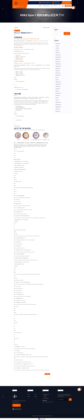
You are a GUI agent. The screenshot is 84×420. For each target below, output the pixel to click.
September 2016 (58, 106)
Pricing (28, 396)
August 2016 (58, 109)
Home (35, 12)
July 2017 (57, 97)
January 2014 (58, 111)
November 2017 (58, 93)
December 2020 (58, 82)
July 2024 (57, 46)
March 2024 (58, 52)
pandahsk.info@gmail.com (46, 2)
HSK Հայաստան (46, 5)
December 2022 (58, 64)
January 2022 (58, 73)
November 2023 (58, 57)
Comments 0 (47, 374)
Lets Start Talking (18, 409)
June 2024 (57, 48)
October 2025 (58, 43)
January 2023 (58, 61)
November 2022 (58, 66)
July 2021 (57, 77)
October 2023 (58, 59)
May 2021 (57, 79)
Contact (35, 396)
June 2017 (57, 100)
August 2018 (58, 88)
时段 (38, 39)
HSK (51, 5)
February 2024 (58, 55)
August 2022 (58, 70)
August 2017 (58, 95)
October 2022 (58, 68)
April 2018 (57, 91)
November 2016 (58, 104)
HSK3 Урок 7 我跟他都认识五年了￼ (43, 12)
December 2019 (58, 84)
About (28, 394)
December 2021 (58, 75)
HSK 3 (18, 30)
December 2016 (58, 102)
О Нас (55, 5)
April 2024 (57, 50)
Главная (40, 5)
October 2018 (58, 86)
